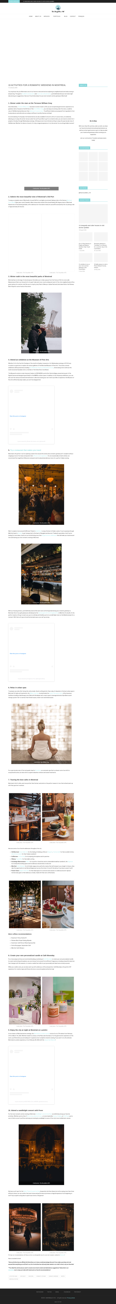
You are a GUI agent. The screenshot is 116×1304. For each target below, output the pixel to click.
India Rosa (38, 531)
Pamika (20, 533)
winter (63, 1276)
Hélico (27, 861)
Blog (65, 16)
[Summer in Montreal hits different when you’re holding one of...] (83, 176)
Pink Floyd (66, 1116)
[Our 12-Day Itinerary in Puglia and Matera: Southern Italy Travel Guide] (85, 236)
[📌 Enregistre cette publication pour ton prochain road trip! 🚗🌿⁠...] (93, 166)
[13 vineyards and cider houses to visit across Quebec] (93, 214)
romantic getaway (41, 1276)
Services (47, 16)
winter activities (13, 1279)
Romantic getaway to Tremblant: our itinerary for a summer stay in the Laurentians (100, 246)
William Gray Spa (34, 693)
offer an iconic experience (40, 456)
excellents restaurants (28, 94)
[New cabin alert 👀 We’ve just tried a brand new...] (93, 157)
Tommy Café (56, 852)
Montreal (62, 1255)
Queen (55, 1116)
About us (38, 16)
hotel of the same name (55, 693)
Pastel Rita (19, 859)
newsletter (11, 1270)
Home (31, 16)
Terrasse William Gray (23, 106)
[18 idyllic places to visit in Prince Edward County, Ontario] (101, 257)
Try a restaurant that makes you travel (25, 450)
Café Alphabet (21, 866)
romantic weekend (53, 1276)
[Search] (87, 16)
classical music (38, 1116)
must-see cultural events (44, 94)
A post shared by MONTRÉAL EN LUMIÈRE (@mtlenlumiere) (31, 1101)
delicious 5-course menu (36, 111)
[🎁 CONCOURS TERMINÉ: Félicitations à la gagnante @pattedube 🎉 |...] (103, 176)
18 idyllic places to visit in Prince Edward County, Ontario (101, 266)
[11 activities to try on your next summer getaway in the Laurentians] (85, 257)
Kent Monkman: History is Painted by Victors (41, 367)
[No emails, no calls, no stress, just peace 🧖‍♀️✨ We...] (83, 157)
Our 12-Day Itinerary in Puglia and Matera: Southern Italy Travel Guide (85, 246)
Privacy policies (71, 1298)
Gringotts (50, 852)
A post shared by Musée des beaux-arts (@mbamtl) (31, 441)
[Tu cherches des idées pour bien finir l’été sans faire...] (103, 157)
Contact (73, 16)
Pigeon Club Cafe (24, 870)
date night (23, 1276)
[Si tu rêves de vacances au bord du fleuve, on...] (93, 176)
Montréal (31, 1276)
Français (81, 16)
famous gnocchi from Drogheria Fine (48, 613)
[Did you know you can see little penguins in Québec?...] (83, 166)
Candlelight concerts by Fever (44, 1114)
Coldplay (59, 1116)
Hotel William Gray (38, 109)
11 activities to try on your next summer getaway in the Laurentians (84, 267)
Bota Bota (38, 770)
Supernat (70, 861)
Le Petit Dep (21, 856)
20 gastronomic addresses (49, 535)
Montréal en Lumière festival (42, 1033)
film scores (30, 1116)
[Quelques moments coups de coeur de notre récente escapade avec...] (103, 166)
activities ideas (13, 1276)
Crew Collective (23, 852)
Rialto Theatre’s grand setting (32, 1191)
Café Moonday (48, 959)
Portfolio (56, 16)
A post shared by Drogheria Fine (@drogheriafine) (31, 678)
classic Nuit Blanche (49, 1040)
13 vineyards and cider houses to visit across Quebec (38, 1)
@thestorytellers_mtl (85, 192)
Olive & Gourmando (16, 854)
